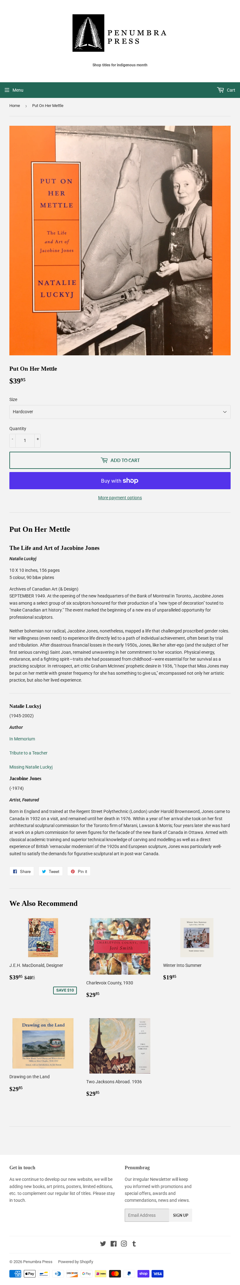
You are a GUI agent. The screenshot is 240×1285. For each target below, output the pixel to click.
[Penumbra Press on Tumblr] (134, 1244)
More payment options (120, 497)
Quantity (17, 428)
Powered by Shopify (75, 1261)
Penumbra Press (37, 1261)
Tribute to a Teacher (28, 752)
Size (13, 399)
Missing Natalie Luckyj (30, 766)
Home (14, 105)
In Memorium (22, 738)
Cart (230, 90)
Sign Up (180, 1215)
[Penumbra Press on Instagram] (124, 1244)
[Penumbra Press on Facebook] (113, 1244)
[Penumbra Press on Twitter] (103, 1244)
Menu (17, 90)
